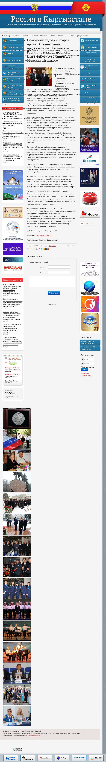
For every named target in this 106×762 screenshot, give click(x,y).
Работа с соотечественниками (50, 50)
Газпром (10, 758)
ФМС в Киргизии (25, 70)
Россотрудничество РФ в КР (43, 89)
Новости (6, 31)
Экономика (25, 36)
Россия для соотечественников (75, 75)
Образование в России (42, 94)
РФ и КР (6, 84)
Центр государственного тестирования (34, 109)
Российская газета (91, 47)
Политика (16, 36)
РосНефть (27, 758)
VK (82, 223)
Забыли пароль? (86, 375)
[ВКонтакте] (39, 249)
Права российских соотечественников (44, 55)
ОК (87, 223)
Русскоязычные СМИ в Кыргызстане (59, 133)
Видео (10, 133)
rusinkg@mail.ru (35, 736)
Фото (3, 133)
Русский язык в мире (73, 104)
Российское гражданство (63, 89)
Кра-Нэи (96, 758)
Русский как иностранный (10, 109)
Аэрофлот (79, 758)
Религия (52, 36)
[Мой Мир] (46, 249)
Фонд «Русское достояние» (90, 80)
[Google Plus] (48, 249)
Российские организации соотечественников (74, 55)
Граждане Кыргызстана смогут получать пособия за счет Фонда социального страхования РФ (12, 157)
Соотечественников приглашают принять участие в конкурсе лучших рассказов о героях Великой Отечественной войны (12, 341)
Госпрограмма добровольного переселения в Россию (50, 70)
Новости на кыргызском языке (12, 118)
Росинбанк (44, 758)
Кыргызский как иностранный (12, 123)
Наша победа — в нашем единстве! (26, 60)
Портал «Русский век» (90, 54)
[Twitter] (42, 249)
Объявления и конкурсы (36, 41)
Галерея (6, 128)
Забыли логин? (85, 373)
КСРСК (87, 73)
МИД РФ (10, 54)
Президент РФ (12, 41)
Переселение (8, 65)
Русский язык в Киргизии (55, 104)
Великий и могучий (88, 104)
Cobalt (54, 304)
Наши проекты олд (27, 133)
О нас (16, 133)
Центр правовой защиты (90, 86)
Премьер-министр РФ (15, 47)
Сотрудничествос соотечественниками (92, 100)
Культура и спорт (82, 36)
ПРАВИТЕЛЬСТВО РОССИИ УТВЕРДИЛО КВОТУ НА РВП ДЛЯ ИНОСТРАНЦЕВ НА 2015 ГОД (13, 146)
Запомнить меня (88, 367)
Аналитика (7, 143)
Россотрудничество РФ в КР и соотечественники (79, 50)
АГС (86, 93)
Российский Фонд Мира (91, 67)
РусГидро (62, 758)
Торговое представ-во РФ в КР (15, 86)
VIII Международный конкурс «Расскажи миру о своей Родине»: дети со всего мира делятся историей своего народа (12, 315)
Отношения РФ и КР (25, 94)
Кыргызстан (9, 390)
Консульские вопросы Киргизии (62, 94)
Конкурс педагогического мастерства (14, 104)
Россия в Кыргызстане (51, 19)
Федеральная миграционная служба (14, 67)
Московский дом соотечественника (13, 99)
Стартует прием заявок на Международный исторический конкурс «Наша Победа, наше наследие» (12, 328)
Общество (43, 36)
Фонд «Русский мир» (92, 41)
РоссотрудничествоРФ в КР (14, 73)
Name (43, 267)
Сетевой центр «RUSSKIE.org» (90, 60)
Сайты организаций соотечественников (15, 138)
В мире (71, 36)
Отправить (55, 293)
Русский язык (8, 99)
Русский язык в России (36, 104)
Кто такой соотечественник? (28, 50)
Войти (84, 370)
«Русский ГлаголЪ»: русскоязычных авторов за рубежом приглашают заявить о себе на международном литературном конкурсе (12, 288)
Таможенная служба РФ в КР (14, 80)
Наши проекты (40, 133)
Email (43, 272)
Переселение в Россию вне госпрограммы (48, 75)
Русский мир (6, 36)
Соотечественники (10, 45)
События (35, 36)
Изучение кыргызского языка (34, 118)
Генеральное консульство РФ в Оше (15, 93)
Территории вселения (77, 70)
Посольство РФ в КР (24, 89)
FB (91, 223)
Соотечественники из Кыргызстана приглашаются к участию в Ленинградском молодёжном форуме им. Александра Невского (12, 302)
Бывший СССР (62, 36)
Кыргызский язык (10, 113)
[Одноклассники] (44, 249)
